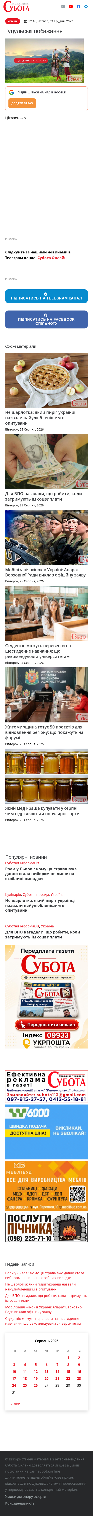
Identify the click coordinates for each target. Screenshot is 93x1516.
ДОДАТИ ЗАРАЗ (22, 103)
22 (68, 1378)
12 (36, 1371)
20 (46, 1378)
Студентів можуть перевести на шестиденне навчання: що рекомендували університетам (38, 651)
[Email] (63, 6)
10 (14, 1371)
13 (46, 1371)
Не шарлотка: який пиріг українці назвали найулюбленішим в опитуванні (40, 417)
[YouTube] (70, 6)
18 (25, 1378)
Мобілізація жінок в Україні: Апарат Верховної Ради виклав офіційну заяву (45, 572)
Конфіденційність (19, 1503)
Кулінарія (13, 894)
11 (25, 1371)
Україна (57, 894)
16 (79, 1371)
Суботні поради (36, 894)
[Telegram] (86, 6)
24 (14, 1385)
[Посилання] (16, 6)
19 (36, 1378)
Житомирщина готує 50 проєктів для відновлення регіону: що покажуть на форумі (44, 732)
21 (57, 1378)
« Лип (15, 1404)
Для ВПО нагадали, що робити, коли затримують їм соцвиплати (43, 496)
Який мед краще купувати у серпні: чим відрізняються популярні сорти (42, 810)
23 (79, 1378)
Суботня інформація (22, 863)
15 (68, 1371)
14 (57, 1371)
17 (14, 1378)
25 (25, 1385)
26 (36, 1385)
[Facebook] (78, 6)
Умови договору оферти (25, 1496)
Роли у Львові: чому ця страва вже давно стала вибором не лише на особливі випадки (41, 873)
